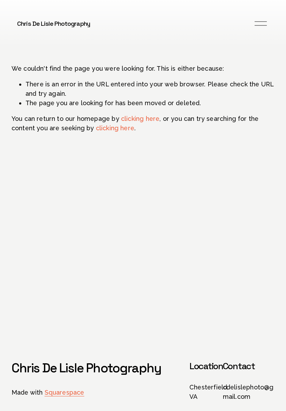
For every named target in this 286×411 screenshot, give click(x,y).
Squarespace (64, 392)
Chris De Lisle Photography (53, 24)
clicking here (140, 118)
